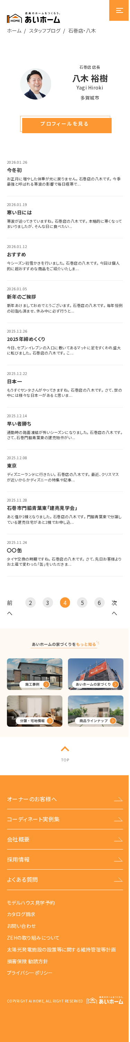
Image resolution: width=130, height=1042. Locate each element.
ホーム (14, 30)
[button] (65, 124)
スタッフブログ (44, 30)
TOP (65, 759)
